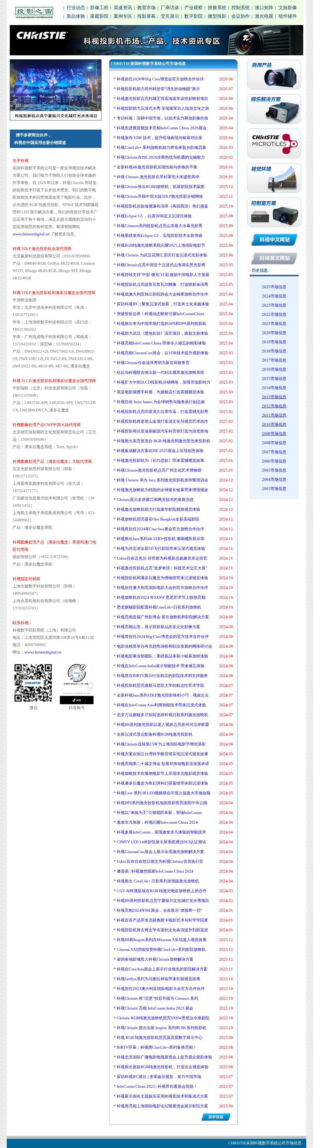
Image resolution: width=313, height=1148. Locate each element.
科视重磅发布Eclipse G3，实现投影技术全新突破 (159, 235)
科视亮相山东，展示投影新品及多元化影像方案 (158, 626)
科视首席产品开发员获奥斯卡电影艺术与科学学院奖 (162, 920)
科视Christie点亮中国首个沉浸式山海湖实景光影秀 (161, 265)
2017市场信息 (274, 360)
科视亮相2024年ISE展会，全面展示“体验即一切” (159, 910)
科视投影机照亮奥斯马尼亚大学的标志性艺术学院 (160, 685)
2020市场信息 (274, 332)
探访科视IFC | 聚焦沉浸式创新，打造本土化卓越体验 (163, 304)
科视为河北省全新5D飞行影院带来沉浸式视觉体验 (161, 548)
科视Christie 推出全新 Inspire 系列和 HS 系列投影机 (161, 1027)
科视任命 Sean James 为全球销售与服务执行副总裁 (161, 401)
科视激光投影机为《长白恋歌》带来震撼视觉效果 (160, 460)
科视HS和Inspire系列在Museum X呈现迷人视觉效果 (162, 939)
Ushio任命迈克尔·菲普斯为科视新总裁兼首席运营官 (162, 558)
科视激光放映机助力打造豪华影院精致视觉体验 (158, 509)
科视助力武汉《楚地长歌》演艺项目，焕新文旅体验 (162, 333)
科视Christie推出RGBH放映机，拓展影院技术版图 (160, 186)
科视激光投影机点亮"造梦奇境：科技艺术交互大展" (162, 568)
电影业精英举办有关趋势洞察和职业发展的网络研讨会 (164, 646)
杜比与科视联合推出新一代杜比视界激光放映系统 (160, 372)
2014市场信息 (274, 387)
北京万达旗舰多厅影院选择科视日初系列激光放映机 (162, 714)
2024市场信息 (274, 296)
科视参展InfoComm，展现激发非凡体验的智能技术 (161, 832)
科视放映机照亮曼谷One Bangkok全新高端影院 (158, 519)
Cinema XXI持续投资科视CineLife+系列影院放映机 (161, 949)
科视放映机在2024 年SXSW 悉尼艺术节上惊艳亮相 (161, 597)
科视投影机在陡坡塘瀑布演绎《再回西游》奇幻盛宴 (162, 206)
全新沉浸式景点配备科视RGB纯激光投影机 (155, 734)
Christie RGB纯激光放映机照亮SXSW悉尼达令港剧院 (163, 1018)
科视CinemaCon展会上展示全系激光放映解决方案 (160, 851)
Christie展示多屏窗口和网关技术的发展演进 (155, 499)
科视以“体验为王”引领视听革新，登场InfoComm (159, 812)
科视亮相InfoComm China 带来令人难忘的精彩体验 (161, 343)
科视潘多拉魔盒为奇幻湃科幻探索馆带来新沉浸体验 (162, 783)
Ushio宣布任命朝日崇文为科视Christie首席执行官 (160, 861)
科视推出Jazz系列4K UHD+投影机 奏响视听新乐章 (160, 538)
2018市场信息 (274, 351)
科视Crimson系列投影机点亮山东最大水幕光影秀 (159, 225)
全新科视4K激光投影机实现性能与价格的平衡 (157, 167)
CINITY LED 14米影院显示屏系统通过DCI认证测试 (161, 842)
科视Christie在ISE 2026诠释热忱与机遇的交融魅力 (161, 157)
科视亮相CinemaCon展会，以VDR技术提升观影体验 (162, 353)
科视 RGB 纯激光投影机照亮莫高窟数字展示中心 (159, 1037)
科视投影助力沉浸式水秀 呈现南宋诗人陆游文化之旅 (163, 108)
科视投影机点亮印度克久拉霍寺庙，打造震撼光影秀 (162, 411)
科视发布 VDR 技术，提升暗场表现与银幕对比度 (159, 137)
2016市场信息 (274, 369)
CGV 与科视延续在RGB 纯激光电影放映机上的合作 (162, 891)
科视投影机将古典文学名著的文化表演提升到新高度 (162, 930)
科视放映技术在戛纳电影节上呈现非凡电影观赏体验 (162, 773)
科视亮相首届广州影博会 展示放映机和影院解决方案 (163, 617)
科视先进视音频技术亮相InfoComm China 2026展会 (162, 128)
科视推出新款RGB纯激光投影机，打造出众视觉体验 (162, 1067)
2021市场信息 (274, 323)
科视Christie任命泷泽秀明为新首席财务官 (153, 362)
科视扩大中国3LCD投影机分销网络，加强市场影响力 (163, 382)
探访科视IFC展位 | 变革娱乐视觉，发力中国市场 (159, 1076)
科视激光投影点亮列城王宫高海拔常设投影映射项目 (162, 98)
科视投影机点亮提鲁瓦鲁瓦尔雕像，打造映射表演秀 (162, 284)
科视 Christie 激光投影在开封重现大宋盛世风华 (158, 177)
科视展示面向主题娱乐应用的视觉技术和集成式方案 (162, 1096)
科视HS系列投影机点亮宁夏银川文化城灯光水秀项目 (163, 900)
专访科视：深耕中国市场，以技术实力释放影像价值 (162, 118)
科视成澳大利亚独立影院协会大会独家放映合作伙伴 (162, 294)
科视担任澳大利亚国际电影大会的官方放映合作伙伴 (162, 587)
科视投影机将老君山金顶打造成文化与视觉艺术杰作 (162, 421)
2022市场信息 (274, 314)
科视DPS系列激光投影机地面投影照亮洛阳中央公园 (162, 802)
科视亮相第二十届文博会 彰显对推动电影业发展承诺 (163, 763)
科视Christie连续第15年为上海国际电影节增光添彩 (161, 744)
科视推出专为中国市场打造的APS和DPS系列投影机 (161, 323)
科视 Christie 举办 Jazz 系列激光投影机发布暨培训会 (162, 480)
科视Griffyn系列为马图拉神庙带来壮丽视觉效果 (158, 979)
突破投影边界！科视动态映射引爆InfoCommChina (160, 313)
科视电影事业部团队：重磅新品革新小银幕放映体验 (162, 656)
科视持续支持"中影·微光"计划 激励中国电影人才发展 (163, 274)
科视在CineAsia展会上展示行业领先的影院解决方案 (162, 969)
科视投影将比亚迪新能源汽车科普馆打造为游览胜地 (162, 431)
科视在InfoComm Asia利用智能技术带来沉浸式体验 (161, 705)
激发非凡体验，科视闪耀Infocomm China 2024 (157, 822)
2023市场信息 (274, 305)
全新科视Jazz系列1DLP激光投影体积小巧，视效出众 (163, 695)
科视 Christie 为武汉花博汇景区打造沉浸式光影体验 (162, 255)
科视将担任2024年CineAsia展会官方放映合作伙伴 (160, 529)
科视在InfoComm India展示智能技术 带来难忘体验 (160, 666)
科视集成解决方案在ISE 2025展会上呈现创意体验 (160, 450)
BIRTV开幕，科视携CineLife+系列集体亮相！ (157, 1047)
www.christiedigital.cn (31, 234)
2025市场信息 (274, 287)
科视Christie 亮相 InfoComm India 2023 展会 (155, 1008)
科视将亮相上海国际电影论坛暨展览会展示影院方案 (162, 1106)
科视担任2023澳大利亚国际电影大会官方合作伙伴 (161, 988)
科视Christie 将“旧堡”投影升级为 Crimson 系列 (157, 998)
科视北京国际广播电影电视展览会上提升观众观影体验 (164, 1057)
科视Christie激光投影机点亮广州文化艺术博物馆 (159, 470)
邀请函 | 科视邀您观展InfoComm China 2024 (155, 871)
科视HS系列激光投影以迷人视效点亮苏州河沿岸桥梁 (163, 724)
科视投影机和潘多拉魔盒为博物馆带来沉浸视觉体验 (162, 578)
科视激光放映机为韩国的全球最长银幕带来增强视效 (162, 490)
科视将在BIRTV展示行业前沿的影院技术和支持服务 (162, 675)
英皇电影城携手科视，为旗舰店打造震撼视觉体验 (160, 392)
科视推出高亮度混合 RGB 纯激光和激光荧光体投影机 (163, 441)
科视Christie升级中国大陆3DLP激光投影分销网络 (160, 196)
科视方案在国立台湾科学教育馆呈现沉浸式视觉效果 (162, 754)
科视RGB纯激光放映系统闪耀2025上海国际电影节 (161, 245)
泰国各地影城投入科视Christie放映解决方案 (155, 959)
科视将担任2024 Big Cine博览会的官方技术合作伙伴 (163, 636)
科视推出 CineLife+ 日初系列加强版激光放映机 (158, 881)
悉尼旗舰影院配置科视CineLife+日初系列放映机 (159, 607)
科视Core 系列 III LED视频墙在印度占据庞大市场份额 (163, 793)
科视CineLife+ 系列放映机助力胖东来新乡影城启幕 (161, 147)
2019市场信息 (274, 342)
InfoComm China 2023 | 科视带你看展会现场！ (157, 1086)
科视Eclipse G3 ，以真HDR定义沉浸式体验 (154, 216)
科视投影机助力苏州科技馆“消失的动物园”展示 (158, 88)
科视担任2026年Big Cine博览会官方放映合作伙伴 (160, 79)
